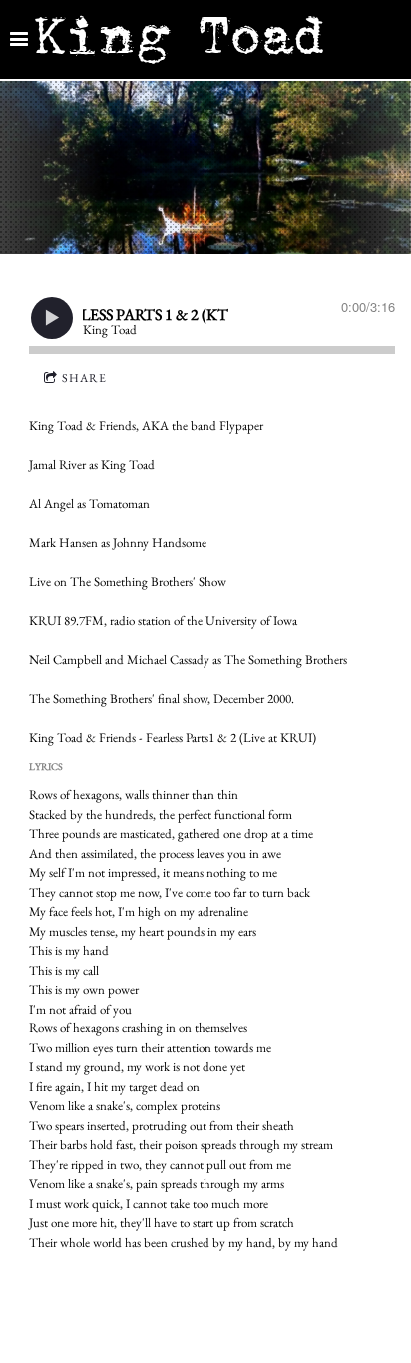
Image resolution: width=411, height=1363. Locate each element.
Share (84, 378)
